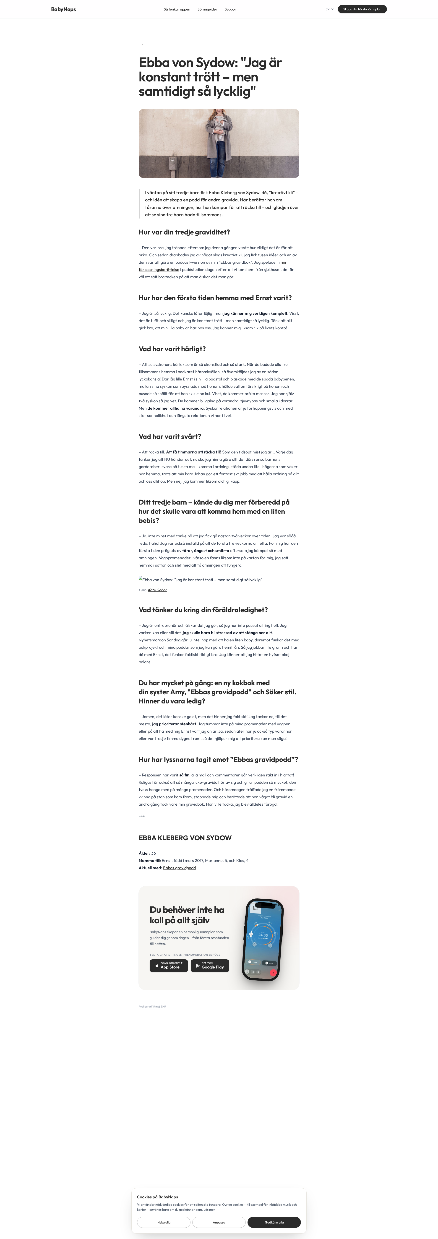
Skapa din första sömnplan (362, 9)
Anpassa (219, 1222)
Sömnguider (207, 9)
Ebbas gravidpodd (179, 867)
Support (231, 9)
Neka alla (163, 1222)
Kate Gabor (157, 590)
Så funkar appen (177, 9)
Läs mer (209, 1210)
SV (328, 9)
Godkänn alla (274, 1222)
